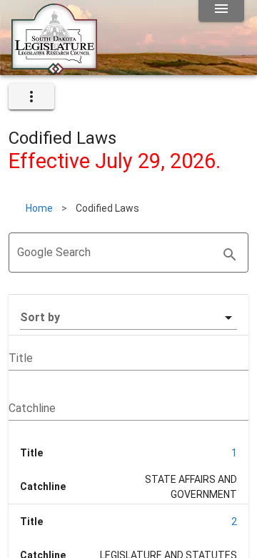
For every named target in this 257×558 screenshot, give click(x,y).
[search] (230, 255)
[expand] (31, 96)
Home (39, 208)
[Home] (54, 69)
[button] (128, 317)
